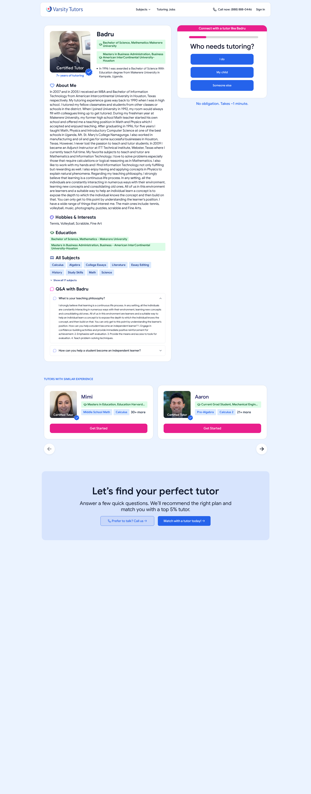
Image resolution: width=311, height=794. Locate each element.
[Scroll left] (49, 449)
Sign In (260, 9)
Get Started (98, 428)
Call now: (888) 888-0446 (235, 9)
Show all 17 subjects (65, 280)
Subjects (141, 9)
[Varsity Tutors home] (64, 9)
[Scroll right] (261, 449)
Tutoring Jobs (166, 9)
